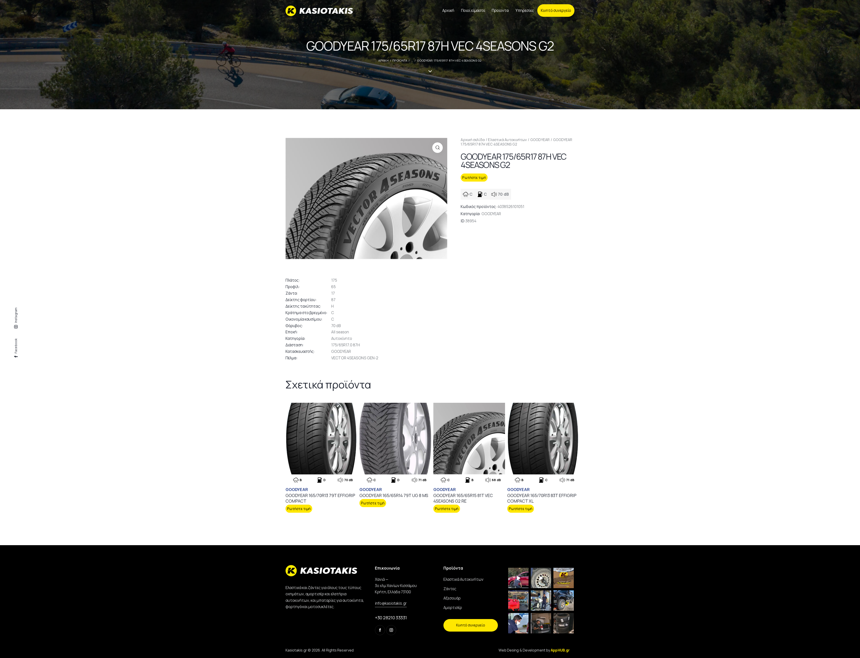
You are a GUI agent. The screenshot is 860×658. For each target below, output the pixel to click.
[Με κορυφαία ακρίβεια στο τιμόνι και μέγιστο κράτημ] (563, 623)
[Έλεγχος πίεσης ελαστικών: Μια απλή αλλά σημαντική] (541, 623)
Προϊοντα (399, 60)
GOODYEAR (540, 139)
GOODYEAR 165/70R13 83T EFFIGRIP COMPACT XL (541, 498)
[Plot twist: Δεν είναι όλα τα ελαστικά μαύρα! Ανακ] (541, 600)
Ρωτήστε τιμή (474, 177)
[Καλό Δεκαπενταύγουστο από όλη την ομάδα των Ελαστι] (563, 578)
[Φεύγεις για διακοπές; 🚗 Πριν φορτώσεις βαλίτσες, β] (518, 623)
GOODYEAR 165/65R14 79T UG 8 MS (393, 495)
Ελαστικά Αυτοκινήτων (507, 139)
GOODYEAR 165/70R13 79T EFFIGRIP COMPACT (320, 498)
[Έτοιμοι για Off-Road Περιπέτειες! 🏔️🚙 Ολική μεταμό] (563, 600)
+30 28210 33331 (391, 618)
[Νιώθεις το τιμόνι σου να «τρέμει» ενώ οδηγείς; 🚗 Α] (541, 578)
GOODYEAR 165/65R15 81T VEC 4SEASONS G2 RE (463, 498)
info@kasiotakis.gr (391, 603)
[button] (437, 147)
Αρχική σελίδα (472, 139)
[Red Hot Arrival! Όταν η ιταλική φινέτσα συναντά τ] (518, 600)
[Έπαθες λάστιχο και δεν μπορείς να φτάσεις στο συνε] (518, 578)
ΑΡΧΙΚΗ (383, 60)
